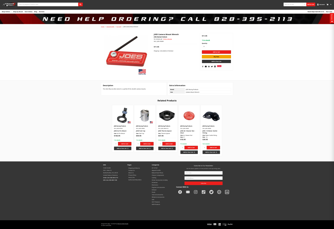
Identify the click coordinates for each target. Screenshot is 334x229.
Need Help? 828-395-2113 (316, 12)
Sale (153, 199)
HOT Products (156, 202)
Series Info (131, 177)
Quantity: (204, 43)
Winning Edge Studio (122, 223)
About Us (131, 173)
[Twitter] (212, 66)
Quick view (123, 115)
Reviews (41, 12)
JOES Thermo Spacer (165, 131)
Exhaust (154, 190)
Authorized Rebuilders (135, 180)
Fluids (153, 192)
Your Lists (329, 12)
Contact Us (131, 170)
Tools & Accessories (157, 194)
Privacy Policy (132, 175)
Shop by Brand (18, 12)
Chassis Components (158, 175)
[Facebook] (203, 66)
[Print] (209, 66)
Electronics (155, 185)
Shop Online (6, 12)
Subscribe (203, 183)
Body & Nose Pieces (157, 173)
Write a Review (167, 39)
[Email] (206, 66)
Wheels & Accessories (158, 197)
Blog (35, 12)
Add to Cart (310, 4)
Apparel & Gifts (156, 170)
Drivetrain (155, 182)
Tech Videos (28, 12)
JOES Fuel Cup (140, 131)
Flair (109, 223)
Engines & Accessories (158, 187)
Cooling (154, 177)
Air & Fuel (154, 168)
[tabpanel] (122, 128)
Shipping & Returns (134, 168)
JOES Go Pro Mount (120, 131)
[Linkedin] (215, 66)
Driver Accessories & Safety (160, 180)
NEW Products (156, 204)
